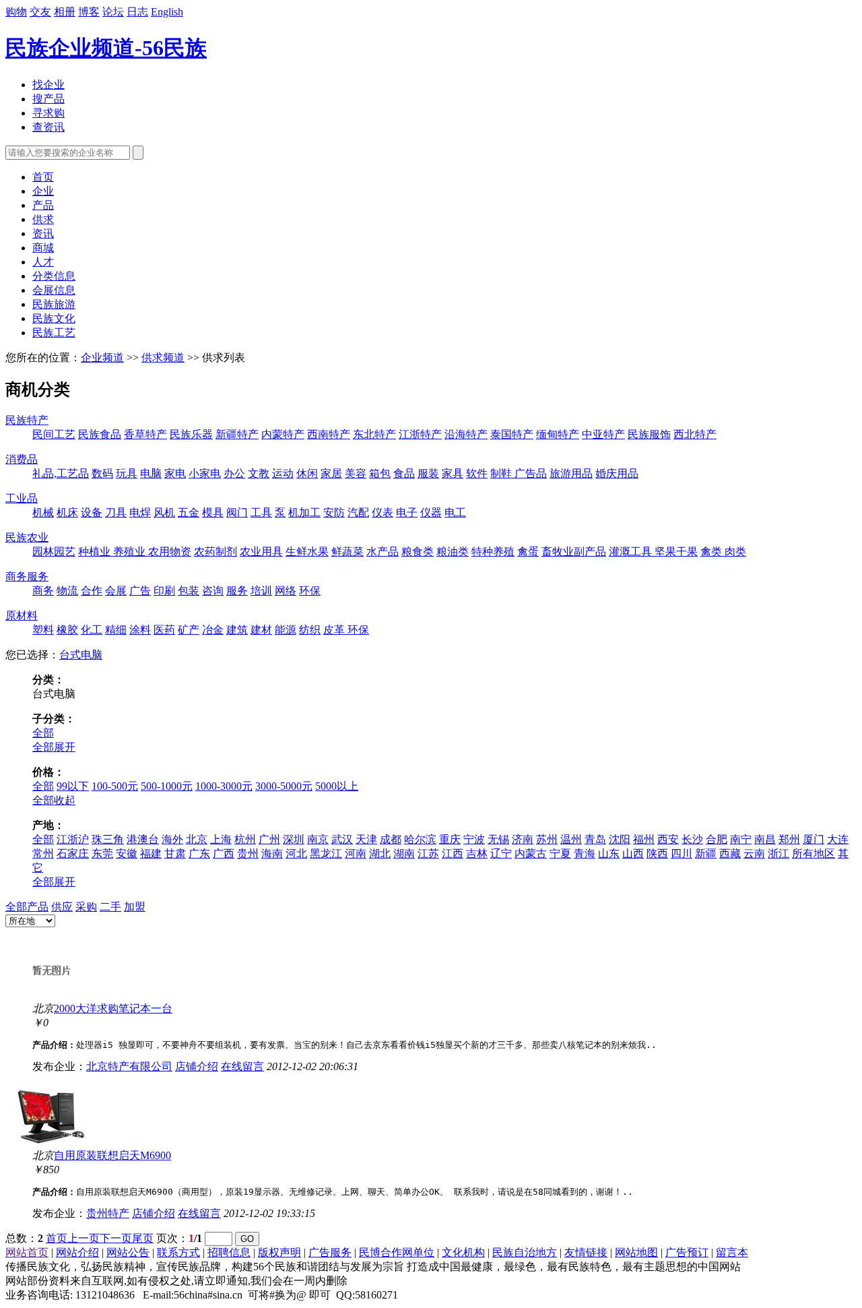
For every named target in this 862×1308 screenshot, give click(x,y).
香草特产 (145, 434)
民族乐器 (191, 434)
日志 (137, 12)
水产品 (382, 551)
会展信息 (53, 290)
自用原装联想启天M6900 (112, 1155)
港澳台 (143, 839)
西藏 (730, 853)
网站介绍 (77, 1252)
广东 (199, 853)
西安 (668, 839)
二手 (110, 906)
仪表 (382, 512)
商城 (43, 247)
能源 (285, 629)
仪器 (431, 512)
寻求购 (48, 113)
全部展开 (53, 747)
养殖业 (130, 551)
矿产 (188, 629)
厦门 (813, 839)
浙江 (778, 853)
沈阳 (619, 839)
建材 (261, 629)
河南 (355, 853)
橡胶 (67, 629)
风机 (164, 512)
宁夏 (560, 853)
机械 (43, 512)
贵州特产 (107, 1213)
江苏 (428, 853)
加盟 (134, 906)
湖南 (404, 853)
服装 (428, 473)
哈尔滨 (420, 839)
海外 (172, 839)
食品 (404, 473)
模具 (213, 512)
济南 (522, 839)
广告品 (531, 473)
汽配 (358, 512)
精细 (116, 629)
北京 (196, 839)
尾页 (143, 1238)
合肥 (716, 839)
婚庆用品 (616, 473)
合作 (91, 590)
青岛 (595, 839)
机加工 (304, 512)
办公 (234, 473)
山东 (609, 853)
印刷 (164, 590)
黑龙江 (326, 853)
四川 (681, 853)
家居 (331, 473)
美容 (355, 473)
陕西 (657, 853)
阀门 (237, 512)
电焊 (140, 512)
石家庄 (73, 853)
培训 (261, 590)
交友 (40, 12)
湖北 (380, 853)
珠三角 (108, 839)
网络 (285, 590)
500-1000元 (167, 786)
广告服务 (330, 1252)
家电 (175, 473)
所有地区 (813, 853)
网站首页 (26, 1252)
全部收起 (53, 800)
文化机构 (463, 1252)
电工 (455, 512)
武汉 (342, 839)
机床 (67, 512)
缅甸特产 (557, 434)
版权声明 (279, 1252)
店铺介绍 (196, 1066)
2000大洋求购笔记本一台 (113, 1008)
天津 (366, 839)
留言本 (732, 1252)
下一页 (116, 1238)
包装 (188, 590)
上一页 (83, 1238)
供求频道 (163, 357)
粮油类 (452, 551)
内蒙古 (531, 853)
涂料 (140, 629)
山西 (633, 853)
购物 (16, 12)
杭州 (245, 839)
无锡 (498, 839)
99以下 (73, 786)
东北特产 (374, 434)
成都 (390, 839)
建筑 (237, 629)
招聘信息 (229, 1252)
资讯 (43, 233)
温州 (571, 839)
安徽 (126, 853)
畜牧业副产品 (573, 551)
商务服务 (26, 576)
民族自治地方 (524, 1252)
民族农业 (26, 537)
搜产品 (48, 98)
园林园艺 (53, 551)
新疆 (706, 853)
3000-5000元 (283, 786)
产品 (43, 205)
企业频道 (102, 357)
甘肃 (175, 853)
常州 (43, 853)
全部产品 (26, 906)
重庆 (450, 839)
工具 (261, 512)
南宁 (741, 839)
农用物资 (169, 551)
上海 (221, 839)
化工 (91, 629)
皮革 (335, 629)
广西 (223, 853)
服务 (237, 590)
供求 (43, 219)
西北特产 (695, 434)
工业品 (21, 498)
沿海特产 (466, 434)
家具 (452, 473)
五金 (188, 512)
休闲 (307, 473)
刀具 (116, 512)
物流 (67, 590)
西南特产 (328, 434)
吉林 (477, 853)
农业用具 (261, 551)
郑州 (789, 839)
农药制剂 (215, 551)
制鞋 (502, 473)
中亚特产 (603, 434)
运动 (283, 473)
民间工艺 (53, 434)
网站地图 (636, 1252)
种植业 (95, 551)
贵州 (248, 853)
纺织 (310, 629)
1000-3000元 (224, 786)
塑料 (43, 629)
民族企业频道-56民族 (106, 48)
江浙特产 (420, 434)
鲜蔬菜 (347, 551)
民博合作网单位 (396, 1252)
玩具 (126, 473)
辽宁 (501, 853)
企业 (43, 191)
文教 (258, 473)
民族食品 (99, 434)
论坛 (113, 12)
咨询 (213, 590)
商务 (43, 590)
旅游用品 (571, 473)
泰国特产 (511, 434)
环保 (310, 590)
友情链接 (585, 1252)
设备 (91, 512)
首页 (43, 177)
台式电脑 (80, 654)
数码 (102, 473)
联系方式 (178, 1252)
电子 (407, 512)
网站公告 (128, 1252)
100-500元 (115, 786)
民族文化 (53, 318)
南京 (318, 839)
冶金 (213, 629)
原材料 (21, 615)
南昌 (765, 839)
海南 (272, 853)
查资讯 (48, 127)
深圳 (293, 839)
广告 (140, 590)
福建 (151, 853)
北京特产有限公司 (129, 1066)
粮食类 (417, 551)
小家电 (205, 473)
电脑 (151, 473)
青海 (584, 853)
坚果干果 (676, 551)
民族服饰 (649, 434)
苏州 (547, 839)
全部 (43, 733)
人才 (43, 262)
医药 (164, 629)
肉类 (735, 551)
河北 (296, 853)
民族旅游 (53, 304)
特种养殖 (493, 551)
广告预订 (686, 1252)
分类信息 (53, 276)
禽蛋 (528, 551)
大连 (838, 839)
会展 (116, 590)
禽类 (712, 551)
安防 (334, 512)
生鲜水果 (307, 551)
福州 (644, 839)
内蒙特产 (282, 434)
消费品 (21, 459)
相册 (64, 12)
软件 (477, 473)
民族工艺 (53, 332)
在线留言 (242, 1066)
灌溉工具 (632, 551)
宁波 (474, 839)
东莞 (102, 853)
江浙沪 (73, 839)
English (167, 12)
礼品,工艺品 (60, 473)
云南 (754, 853)
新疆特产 (237, 434)
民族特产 (26, 420)
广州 (269, 839)
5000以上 (336, 786)
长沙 (692, 839)
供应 (62, 906)
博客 (89, 12)
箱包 (380, 473)
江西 (452, 853)
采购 (86, 906)
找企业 (48, 84)
